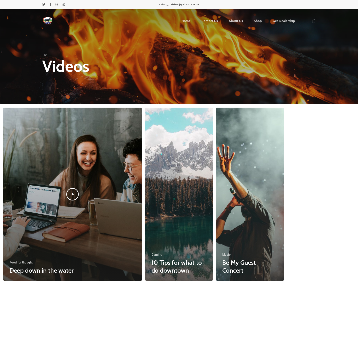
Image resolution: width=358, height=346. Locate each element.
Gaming (156, 254)
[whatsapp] (63, 4)
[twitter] (43, 4)
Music (226, 254)
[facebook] (50, 4)
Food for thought (21, 262)
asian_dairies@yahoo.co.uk (179, 4)
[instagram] (57, 4)
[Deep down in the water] (72, 194)
